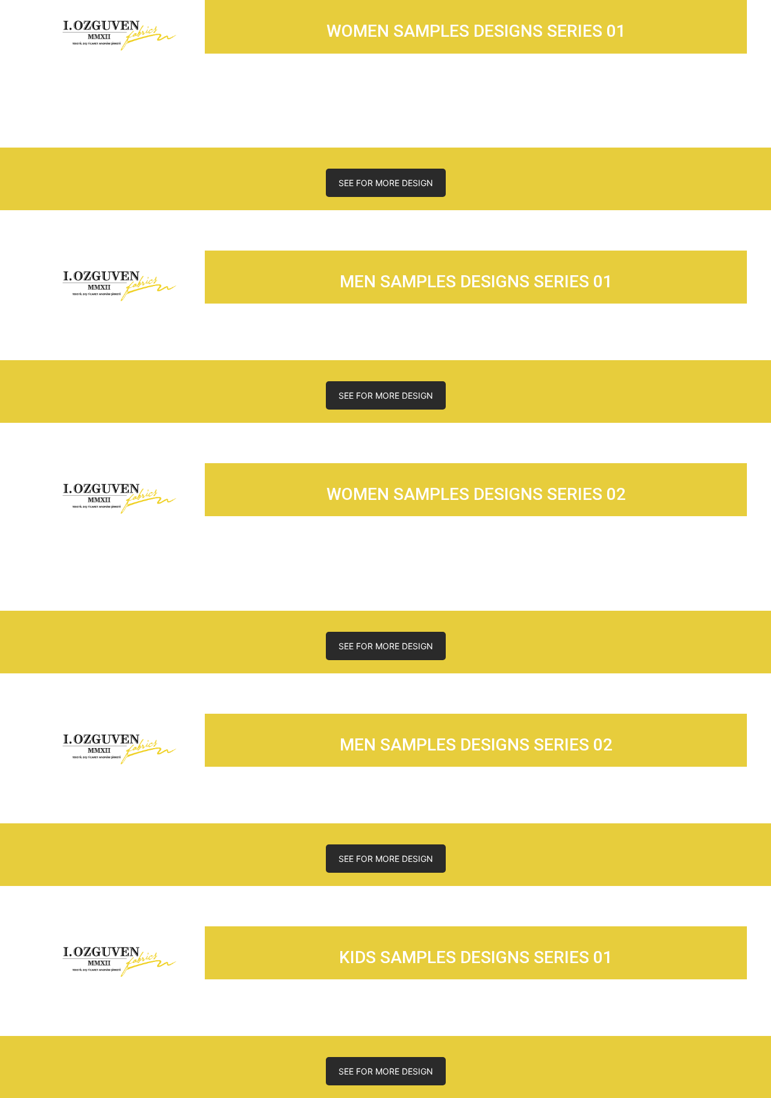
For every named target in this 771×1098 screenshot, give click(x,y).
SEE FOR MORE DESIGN (386, 183)
